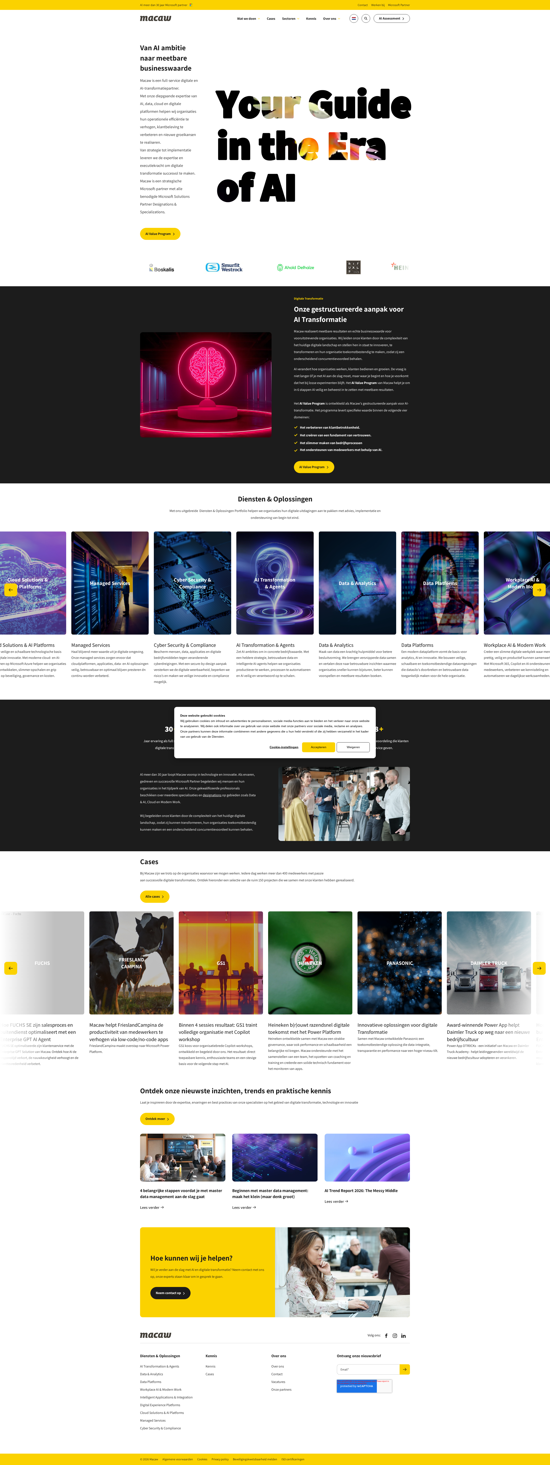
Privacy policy (220, 1459)
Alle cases (152, 896)
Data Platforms (150, 1382)
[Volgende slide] (539, 589)
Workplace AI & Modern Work (161, 1389)
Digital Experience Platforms (160, 1405)
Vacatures (278, 1382)
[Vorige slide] (10, 589)
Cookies (202, 1459)
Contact (277, 1374)
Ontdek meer (155, 1118)
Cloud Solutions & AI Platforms (162, 1412)
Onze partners (281, 1389)
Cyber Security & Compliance (160, 1428)
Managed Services (153, 1420)
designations (212, 795)
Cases (210, 1374)
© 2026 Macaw (149, 1459)
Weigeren (353, 747)
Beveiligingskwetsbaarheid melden (255, 1459)
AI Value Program (158, 233)
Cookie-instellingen (284, 747)
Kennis (210, 1366)
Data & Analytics (151, 1374)
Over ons (329, 18)
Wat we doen (246, 18)
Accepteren (318, 747)
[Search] (366, 18)
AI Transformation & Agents (159, 1366)
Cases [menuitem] (271, 18)
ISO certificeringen (292, 1459)
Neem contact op (168, 1293)
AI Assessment (389, 18)
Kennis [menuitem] (311, 18)
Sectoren (288, 18)
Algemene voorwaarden (177, 1459)
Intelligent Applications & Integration (166, 1397)
